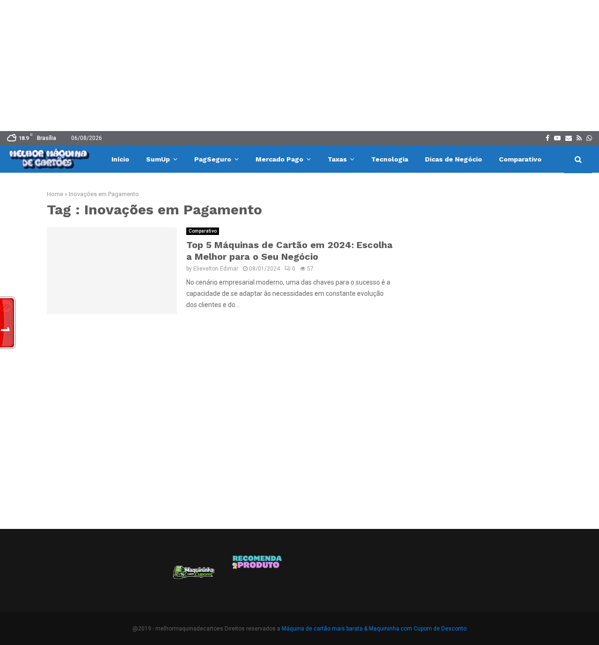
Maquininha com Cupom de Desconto (418, 628)
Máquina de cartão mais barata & (324, 628)
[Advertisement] (299, 65)
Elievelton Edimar (215, 268)
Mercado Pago (279, 159)
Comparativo (520, 159)
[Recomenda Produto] (257, 575)
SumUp (158, 159)
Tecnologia (389, 159)
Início (120, 159)
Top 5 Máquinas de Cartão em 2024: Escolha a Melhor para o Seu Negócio (289, 250)
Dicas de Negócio (453, 159)
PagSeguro (212, 159)
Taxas (337, 159)
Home (55, 194)
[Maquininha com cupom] (193, 575)
